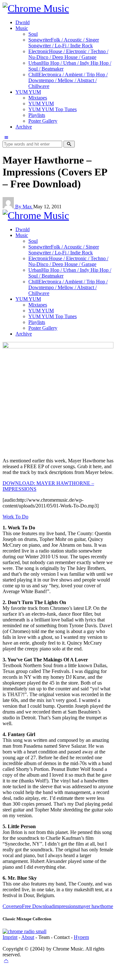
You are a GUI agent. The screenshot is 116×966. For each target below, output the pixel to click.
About (27, 937)
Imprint (10, 937)
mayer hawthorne (95, 906)
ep (19, 906)
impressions (66, 906)
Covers (10, 906)
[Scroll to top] (6, 960)
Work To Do (15, 516)
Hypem (81, 937)
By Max (24, 206)
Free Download (38, 906)
